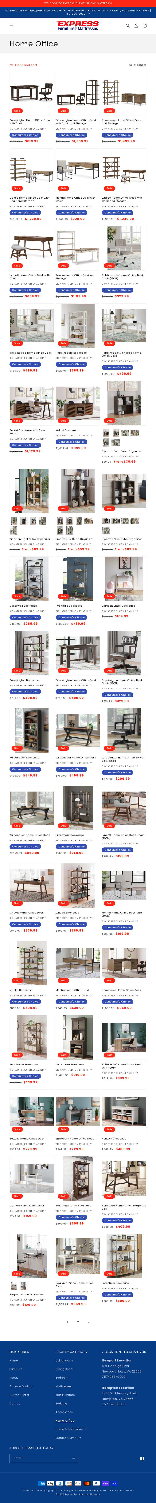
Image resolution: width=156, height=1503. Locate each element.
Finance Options (21, 1386)
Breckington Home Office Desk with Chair (30, 122)
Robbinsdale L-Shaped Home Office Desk (121, 354)
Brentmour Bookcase (70, 835)
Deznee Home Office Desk (27, 1205)
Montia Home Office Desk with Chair (76, 199)
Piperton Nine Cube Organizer (122, 539)
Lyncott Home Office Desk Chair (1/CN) (123, 837)
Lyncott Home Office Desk (27, 912)
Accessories (64, 1412)
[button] (11, 25)
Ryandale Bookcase (69, 606)
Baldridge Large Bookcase (73, 1205)
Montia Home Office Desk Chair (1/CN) (122, 914)
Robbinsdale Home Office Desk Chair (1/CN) (123, 277)
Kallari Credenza (67, 430)
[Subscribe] (73, 1458)
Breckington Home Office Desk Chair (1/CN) (122, 682)
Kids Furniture (65, 1395)
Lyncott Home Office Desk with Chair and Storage (122, 199)
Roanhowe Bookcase (24, 1064)
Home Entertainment (71, 1429)
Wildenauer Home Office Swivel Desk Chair (123, 759)
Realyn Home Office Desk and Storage (76, 277)
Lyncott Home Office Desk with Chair (30, 277)
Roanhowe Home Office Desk (121, 990)
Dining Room (65, 1369)
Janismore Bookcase (70, 1064)
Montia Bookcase (21, 990)
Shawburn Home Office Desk (75, 1138)
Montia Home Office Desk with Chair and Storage (29, 199)
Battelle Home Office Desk (27, 1138)
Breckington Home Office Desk (76, 680)
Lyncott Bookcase (67, 912)
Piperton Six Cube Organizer (75, 539)
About (14, 1378)
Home (14, 1360)
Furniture (16, 1369)
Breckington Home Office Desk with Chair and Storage (76, 122)
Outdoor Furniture (68, 1438)
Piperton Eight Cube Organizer (30, 539)
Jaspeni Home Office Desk (27, 1294)
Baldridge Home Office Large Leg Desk (124, 1207)
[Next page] (88, 1322)
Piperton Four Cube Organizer (122, 451)
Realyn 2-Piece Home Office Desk (75, 1285)
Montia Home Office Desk (73, 990)
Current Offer (19, 1395)
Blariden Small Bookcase (118, 606)
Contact (15, 1403)
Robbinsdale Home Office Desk (30, 353)
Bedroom (62, 1378)
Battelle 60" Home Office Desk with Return (122, 1066)
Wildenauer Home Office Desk (76, 757)
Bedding (61, 1403)
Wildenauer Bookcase (24, 757)
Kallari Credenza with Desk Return (27, 432)
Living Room (64, 1360)
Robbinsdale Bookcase (71, 353)
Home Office (65, 1421)
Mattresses (64, 1386)
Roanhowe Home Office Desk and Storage (121, 122)
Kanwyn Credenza (114, 1138)
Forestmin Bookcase (115, 1283)
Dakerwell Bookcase (23, 606)
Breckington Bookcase (25, 680)
